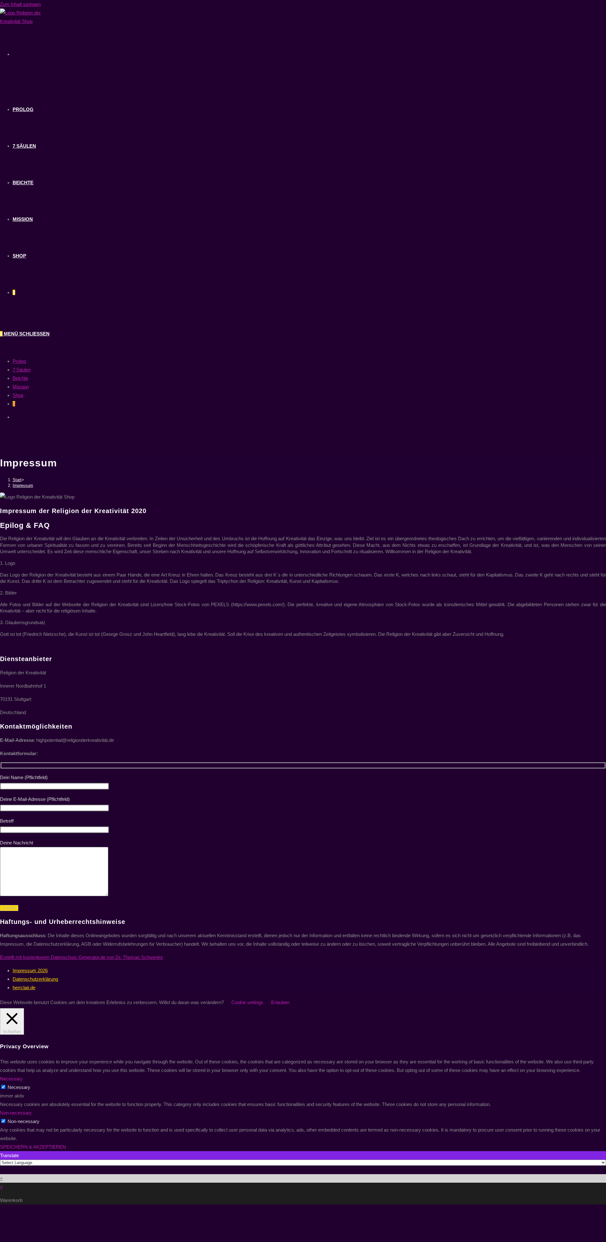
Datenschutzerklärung (35, 979)
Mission (21, 386)
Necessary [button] (11, 1078)
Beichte (20, 378)
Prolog (19, 361)
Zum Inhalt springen (20, 4)
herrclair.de (24, 987)
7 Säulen (22, 369)
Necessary (19, 1087)
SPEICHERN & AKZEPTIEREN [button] (33, 1147)
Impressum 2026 (30, 970)
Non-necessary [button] (16, 1112)
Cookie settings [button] (247, 1002)
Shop (18, 395)
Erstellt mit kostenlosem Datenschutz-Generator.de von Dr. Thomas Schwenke (81, 957)
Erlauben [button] (280, 1002)
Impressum (23, 485)
